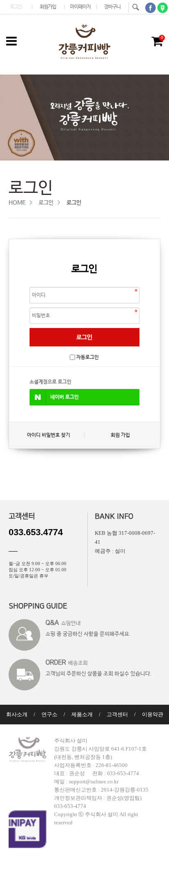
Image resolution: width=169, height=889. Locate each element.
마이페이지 (80, 7)
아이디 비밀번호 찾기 (48, 435)
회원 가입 (120, 435)
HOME (17, 202)
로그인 (16, 7)
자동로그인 (87, 357)
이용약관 (152, 714)
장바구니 (112, 7)
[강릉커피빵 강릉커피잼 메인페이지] (84, 42)
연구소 (49, 714)
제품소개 (82, 714)
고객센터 (117, 714)
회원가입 (48, 7)
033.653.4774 (36, 532)
